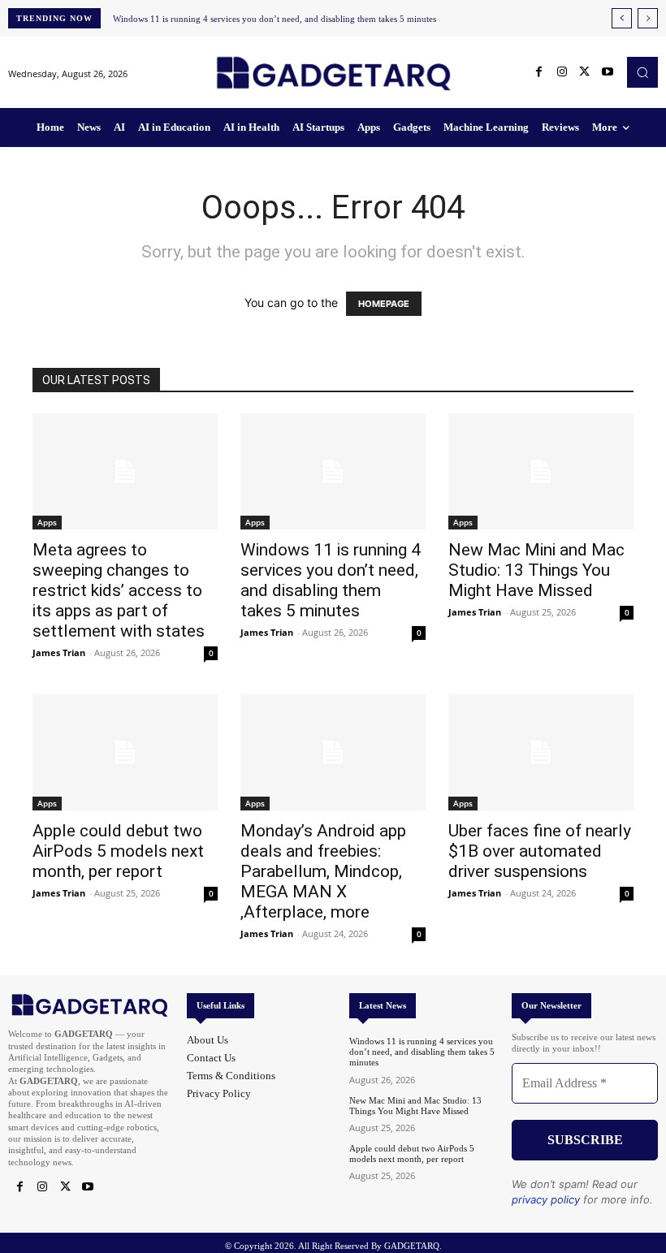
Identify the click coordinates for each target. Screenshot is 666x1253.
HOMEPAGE (383, 303)
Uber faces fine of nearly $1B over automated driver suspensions (539, 851)
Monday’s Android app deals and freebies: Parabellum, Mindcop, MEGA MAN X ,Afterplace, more (323, 871)
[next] (648, 18)
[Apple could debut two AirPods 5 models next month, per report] (125, 752)
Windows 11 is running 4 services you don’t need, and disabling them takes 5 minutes (274, 19)
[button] (642, 72)
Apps (47, 522)
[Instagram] (562, 72)
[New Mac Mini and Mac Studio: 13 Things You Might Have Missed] (541, 471)
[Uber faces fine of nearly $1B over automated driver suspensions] (541, 752)
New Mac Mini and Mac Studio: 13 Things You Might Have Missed (536, 570)
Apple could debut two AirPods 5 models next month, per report (118, 851)
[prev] (622, 18)
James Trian (58, 652)
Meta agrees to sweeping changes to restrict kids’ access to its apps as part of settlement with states (118, 590)
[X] (584, 72)
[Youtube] (607, 72)
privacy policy (546, 1199)
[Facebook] (539, 72)
